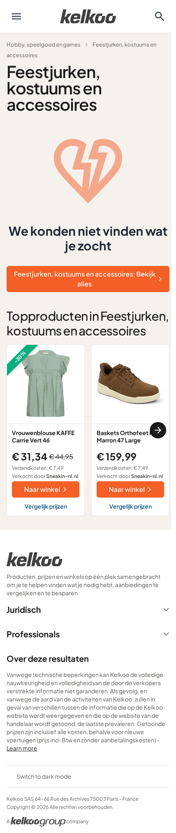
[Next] (158, 430)
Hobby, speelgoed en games (44, 44)
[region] (88, 430)
